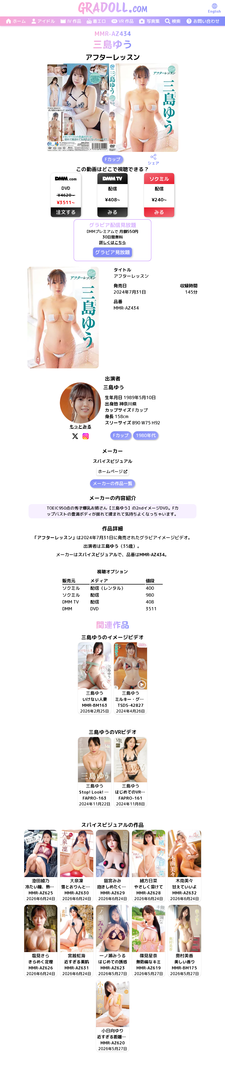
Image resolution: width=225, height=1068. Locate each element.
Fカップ (112, 159)
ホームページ (110, 471)
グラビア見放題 (112, 252)
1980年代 (146, 435)
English (214, 11)
